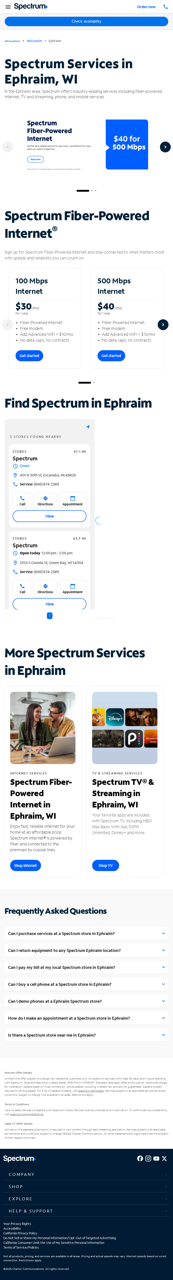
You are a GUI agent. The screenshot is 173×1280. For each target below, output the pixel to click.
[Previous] (7, 147)
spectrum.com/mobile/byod (26, 1114)
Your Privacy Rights (17, 1224)
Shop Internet (25, 865)
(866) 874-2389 (39, 484)
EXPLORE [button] (21, 1198)
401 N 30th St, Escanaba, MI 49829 (48, 475)
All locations (12, 41)
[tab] (86, 1174)
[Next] (165, 147)
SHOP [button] (16, 1186)
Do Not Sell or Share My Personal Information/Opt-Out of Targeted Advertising (59, 1238)
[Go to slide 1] (83, 191)
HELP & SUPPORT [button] (31, 1211)
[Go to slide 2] (92, 191)
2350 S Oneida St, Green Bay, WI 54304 (51, 562)
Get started (29, 355)
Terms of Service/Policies (21, 1247)
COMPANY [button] (22, 1174)
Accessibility (12, 1228)
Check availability (86, 21)
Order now (146, 6)
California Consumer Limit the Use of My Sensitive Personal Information (53, 1242)
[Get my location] (88, 426)
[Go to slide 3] (95, 191)
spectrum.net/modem (91, 1090)
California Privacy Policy (20, 1233)
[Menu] (7, 6)
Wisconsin (34, 41)
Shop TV (106, 865)
